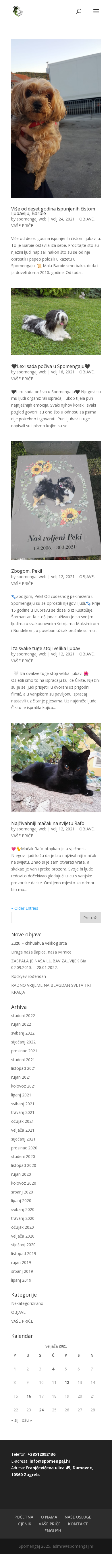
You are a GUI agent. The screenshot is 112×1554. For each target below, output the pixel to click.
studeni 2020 (23, 1156)
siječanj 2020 (23, 1244)
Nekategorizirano (27, 1303)
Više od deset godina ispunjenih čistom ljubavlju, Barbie (53, 211)
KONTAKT (78, 1524)
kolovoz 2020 (23, 1183)
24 (41, 1410)
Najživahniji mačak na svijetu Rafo (47, 823)
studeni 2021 (23, 1059)
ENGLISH (53, 1530)
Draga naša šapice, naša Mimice (41, 952)
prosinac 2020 (24, 1148)
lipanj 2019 (21, 1280)
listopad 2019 (23, 1253)
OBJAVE (86, 219)
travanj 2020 (22, 1218)
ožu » (27, 1420)
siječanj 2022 (23, 1042)
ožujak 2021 (22, 1121)
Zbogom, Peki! (26, 571)
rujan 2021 (21, 1077)
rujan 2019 (21, 1262)
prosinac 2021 (24, 1050)
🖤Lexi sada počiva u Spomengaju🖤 (50, 366)
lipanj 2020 (21, 1200)
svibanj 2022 (22, 1033)
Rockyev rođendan (28, 976)
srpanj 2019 (22, 1271)
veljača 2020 (22, 1236)
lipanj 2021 (21, 1095)
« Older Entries (24, 908)
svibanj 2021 (22, 1103)
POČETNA (23, 1517)
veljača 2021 (22, 1130)
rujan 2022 (21, 1024)
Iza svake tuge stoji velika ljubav (45, 648)
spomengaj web (32, 219)
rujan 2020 (21, 1174)
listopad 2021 (23, 1068)
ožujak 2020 (22, 1227)
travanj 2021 (22, 1112)
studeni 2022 (23, 1015)
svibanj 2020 (22, 1209)
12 (67, 1382)
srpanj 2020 (22, 1192)
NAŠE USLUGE (78, 1517)
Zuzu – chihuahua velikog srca (39, 943)
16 (28, 1396)
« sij (14, 1420)
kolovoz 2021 (23, 1086)
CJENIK (24, 1524)
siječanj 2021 (23, 1139)
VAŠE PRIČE (22, 225)
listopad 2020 (23, 1165)
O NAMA (49, 1517)
